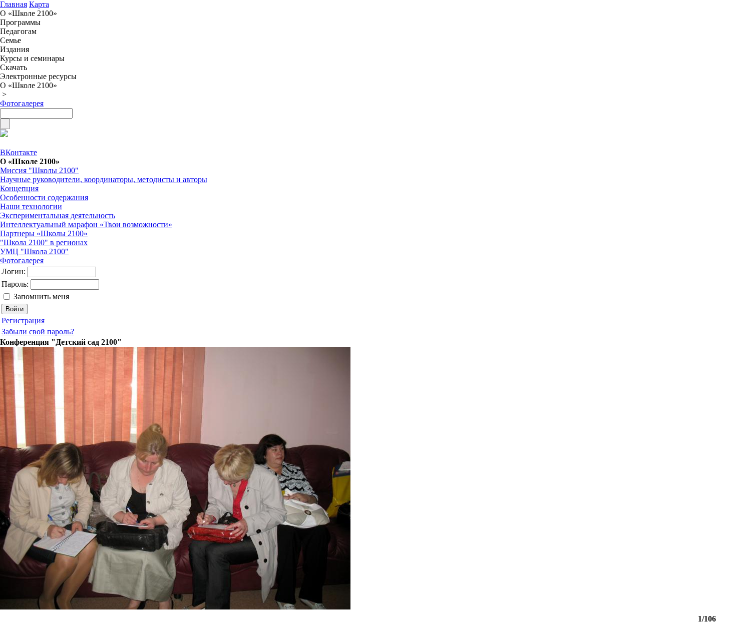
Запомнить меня (41, 296)
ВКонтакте (18, 152)
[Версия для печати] (4, 134)
